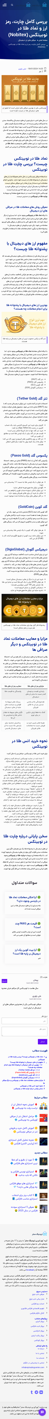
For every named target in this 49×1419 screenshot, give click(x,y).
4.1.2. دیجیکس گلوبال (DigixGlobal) (26, 1077)
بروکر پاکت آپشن (37, 1335)
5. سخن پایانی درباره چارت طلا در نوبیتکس (29, 1088)
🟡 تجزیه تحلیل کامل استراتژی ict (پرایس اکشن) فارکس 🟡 (23, 1141)
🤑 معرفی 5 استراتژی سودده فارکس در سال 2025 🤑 (24, 1208)
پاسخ (4, 981)
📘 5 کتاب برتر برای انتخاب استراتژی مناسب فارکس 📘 (25, 1197)
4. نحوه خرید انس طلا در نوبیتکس (32, 1086)
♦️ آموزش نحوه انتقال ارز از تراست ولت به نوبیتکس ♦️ (24, 1106)
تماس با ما (40, 1353)
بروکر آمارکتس (38, 1331)
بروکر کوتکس (39, 1340)
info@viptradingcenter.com (33, 1367)
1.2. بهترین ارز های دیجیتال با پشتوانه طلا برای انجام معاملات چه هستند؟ (23, 1066)
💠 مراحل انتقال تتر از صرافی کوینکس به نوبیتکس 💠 (24, 1118)
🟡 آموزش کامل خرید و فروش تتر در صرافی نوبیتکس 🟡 (23, 1129)
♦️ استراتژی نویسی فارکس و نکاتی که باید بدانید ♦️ (24, 1173)
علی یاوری (22, 68)
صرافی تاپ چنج (38, 1294)
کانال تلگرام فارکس (37, 1313)
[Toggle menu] (42, 1412)
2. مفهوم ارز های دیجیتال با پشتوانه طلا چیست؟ (27, 1062)
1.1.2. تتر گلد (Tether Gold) (29, 1070)
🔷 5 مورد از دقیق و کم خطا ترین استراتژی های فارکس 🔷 (24, 1161)
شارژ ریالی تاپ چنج (36, 1299)
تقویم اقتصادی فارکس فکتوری (32, 1308)
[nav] (3, 5)
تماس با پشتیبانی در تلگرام (33, 1362)
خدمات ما (40, 1358)
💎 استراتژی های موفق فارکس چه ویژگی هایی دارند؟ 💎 (24, 1185)
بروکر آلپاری (40, 1321)
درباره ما (41, 1348)
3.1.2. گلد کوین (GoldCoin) (29, 1075)
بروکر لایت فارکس (37, 1326)
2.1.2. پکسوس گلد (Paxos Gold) (27, 1072)
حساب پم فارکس (37, 1303)
